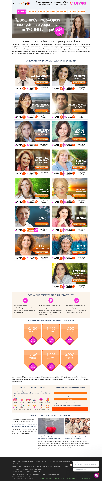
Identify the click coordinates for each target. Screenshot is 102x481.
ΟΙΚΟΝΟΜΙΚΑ (72, 12)
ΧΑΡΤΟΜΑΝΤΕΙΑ (62, 12)
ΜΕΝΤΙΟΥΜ (81, 12)
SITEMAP (42, 478)
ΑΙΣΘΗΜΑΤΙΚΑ (32, 12)
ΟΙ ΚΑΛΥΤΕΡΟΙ (22, 12)
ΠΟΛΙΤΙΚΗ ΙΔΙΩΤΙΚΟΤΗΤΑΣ (83, 478)
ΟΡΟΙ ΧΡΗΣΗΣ (49, 478)
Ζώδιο (70, 396)
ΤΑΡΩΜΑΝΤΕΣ (51, 12)
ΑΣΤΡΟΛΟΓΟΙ (41, 12)
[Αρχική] (21, 3)
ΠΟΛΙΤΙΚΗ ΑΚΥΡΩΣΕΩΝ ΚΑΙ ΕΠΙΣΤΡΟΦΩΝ (65, 478)
